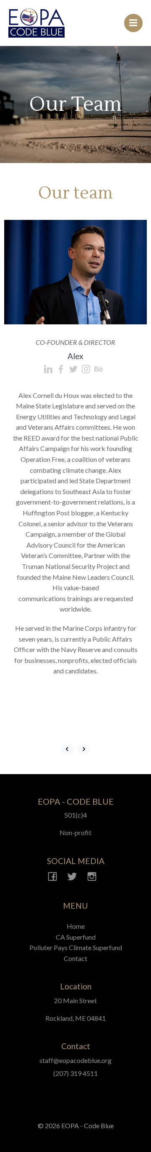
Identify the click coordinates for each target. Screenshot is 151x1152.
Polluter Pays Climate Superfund (75, 947)
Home (76, 926)
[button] (67, 749)
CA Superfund (76, 937)
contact (75, 958)
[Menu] (133, 23)
